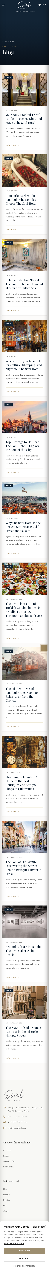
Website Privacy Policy (14, 1243)
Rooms (6, 1155)
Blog (5, 1189)
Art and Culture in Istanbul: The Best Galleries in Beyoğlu (24, 950)
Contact (6, 1211)
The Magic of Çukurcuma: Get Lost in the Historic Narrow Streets (23, 1031)
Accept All (24, 1251)
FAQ (5, 1205)
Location (6, 1200)
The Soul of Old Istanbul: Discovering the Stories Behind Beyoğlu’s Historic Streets (23, 868)
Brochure (6, 1194)
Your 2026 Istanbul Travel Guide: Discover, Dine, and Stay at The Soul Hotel (24, 119)
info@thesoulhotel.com (17, 1127)
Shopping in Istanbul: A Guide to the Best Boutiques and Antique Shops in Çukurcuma (22, 783)
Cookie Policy (34, 1240)
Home (4, 42)
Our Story (7, 1150)
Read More (11, 145)
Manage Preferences (24, 1266)
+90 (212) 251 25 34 (17, 1116)
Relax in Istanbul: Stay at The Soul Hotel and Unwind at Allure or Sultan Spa (24, 284)
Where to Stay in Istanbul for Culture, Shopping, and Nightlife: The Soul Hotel (24, 365)
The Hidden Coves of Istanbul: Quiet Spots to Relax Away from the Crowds (22, 694)
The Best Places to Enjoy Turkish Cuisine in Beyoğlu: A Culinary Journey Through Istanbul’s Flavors (24, 609)
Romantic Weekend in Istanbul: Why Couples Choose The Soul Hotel (21, 199)
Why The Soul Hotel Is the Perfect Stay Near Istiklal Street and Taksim (23, 527)
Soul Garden (8, 1166)
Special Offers (9, 1161)
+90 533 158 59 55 (17, 1122)
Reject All (24, 1258)
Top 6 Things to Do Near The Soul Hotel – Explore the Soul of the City (23, 446)
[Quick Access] (44, 648)
